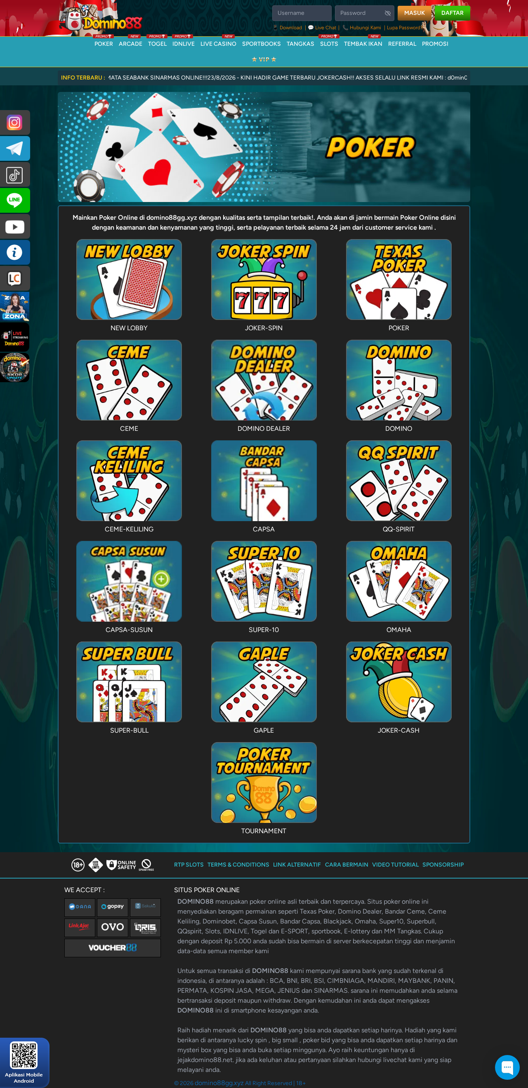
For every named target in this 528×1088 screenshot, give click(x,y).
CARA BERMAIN (346, 864)
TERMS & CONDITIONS (238, 864)
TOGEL (157, 42)
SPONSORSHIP (443, 864)
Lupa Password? (405, 28)
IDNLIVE (183, 42)
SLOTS (329, 42)
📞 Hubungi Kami (361, 28)
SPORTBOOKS (261, 43)
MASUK (414, 12)
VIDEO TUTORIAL (395, 864)
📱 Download (287, 28)
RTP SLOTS (189, 864)
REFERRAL (402, 43)
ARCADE (130, 42)
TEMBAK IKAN (363, 42)
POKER (103, 42)
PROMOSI (435, 43)
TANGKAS (300, 43)
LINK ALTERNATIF (297, 864)
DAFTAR (452, 12)
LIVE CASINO (218, 42)
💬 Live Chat (322, 28)
